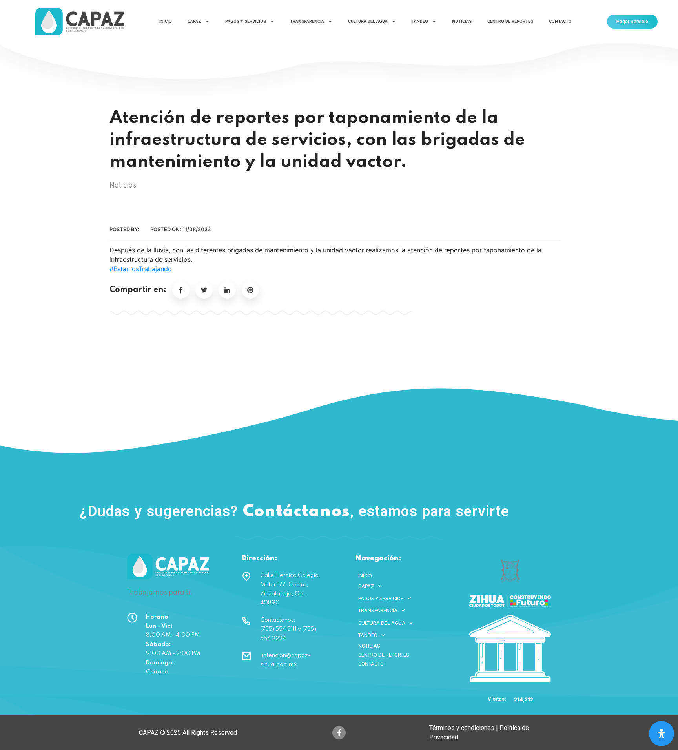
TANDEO (420, 21)
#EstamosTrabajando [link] (140, 269)
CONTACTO (560, 21)
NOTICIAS (462, 21)
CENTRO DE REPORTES (510, 21)
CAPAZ (194, 21)
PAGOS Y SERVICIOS (245, 21)
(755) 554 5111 (568, 510)
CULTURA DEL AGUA (368, 21)
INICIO (165, 21)
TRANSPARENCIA (307, 21)
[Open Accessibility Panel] (661, 733)
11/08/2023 (196, 229)
